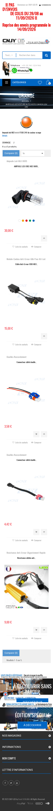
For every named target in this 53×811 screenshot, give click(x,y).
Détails (4, 135)
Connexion (46, 5)
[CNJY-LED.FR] (26, 41)
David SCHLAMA (24, 799)
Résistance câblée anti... (26, 557)
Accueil (25, 101)
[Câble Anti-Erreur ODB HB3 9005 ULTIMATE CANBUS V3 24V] (26, 293)
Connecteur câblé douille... (26, 362)
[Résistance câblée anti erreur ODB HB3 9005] (26, 587)
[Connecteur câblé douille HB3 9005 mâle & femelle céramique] (26, 489)
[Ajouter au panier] (36, 434)
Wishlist (40, 82)
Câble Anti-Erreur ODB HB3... (26, 264)
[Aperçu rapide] (44, 238)
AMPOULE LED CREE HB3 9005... (26, 166)
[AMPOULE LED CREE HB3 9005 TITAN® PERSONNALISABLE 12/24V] (26, 195)
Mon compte (9, 758)
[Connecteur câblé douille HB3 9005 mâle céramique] (26, 391)
